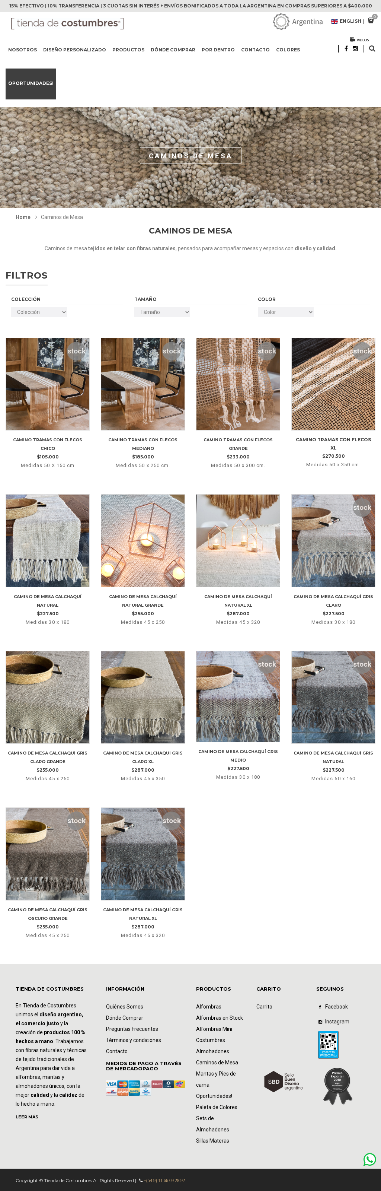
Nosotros (22, 50)
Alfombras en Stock (219, 1018)
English (350, 21)
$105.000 (47, 448)
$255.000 (143, 605)
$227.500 (47, 605)
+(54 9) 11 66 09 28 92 (164, 1180)
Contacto (255, 50)
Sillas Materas (212, 1141)
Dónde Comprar (124, 1018)
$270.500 (333, 448)
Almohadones (212, 1051)
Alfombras (208, 1007)
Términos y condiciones (133, 1040)
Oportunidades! (31, 83)
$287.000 (238, 605)
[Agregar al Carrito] (57, 427)
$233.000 (238, 448)
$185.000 (142, 448)
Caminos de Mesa (217, 1062)
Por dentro (218, 50)
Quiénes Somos (124, 1007)
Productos (128, 50)
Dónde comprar (173, 50)
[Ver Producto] (48, 345)
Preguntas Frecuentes (132, 1029)
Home (23, 217)
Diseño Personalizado (74, 50)
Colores (288, 50)
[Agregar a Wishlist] (36, 427)
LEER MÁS (27, 1116)
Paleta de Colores (216, 1107)
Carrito (264, 1007)
